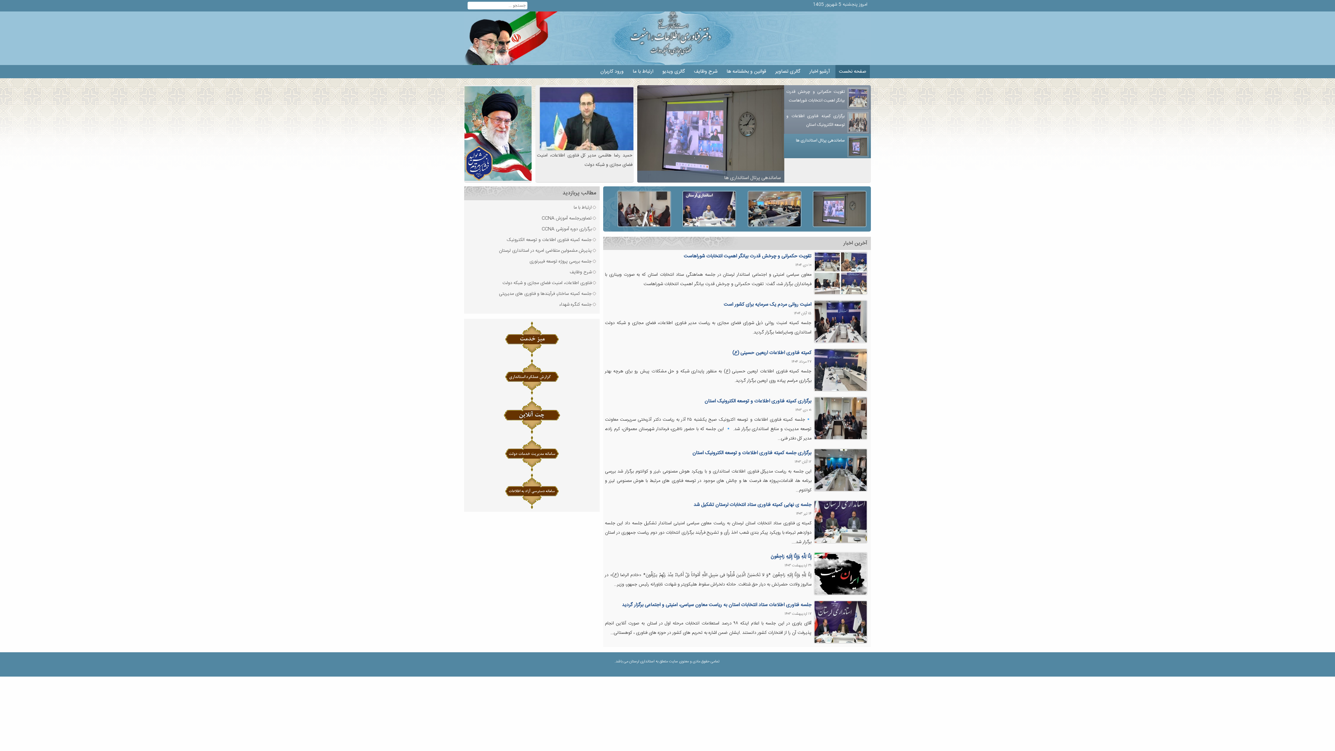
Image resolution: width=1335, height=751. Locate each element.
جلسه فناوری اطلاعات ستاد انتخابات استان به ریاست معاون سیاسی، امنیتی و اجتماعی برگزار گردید (716, 605)
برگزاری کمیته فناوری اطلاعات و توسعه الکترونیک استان (758, 401)
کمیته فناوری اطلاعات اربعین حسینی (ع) (772, 353)
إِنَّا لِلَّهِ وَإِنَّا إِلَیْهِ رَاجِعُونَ (791, 556)
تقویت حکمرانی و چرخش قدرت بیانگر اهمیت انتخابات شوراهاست (747, 256)
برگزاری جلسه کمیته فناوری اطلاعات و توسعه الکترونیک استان (752, 453)
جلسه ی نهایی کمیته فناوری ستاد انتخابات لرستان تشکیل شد (752, 505)
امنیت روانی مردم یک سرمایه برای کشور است (767, 304)
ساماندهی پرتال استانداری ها (751, 175)
